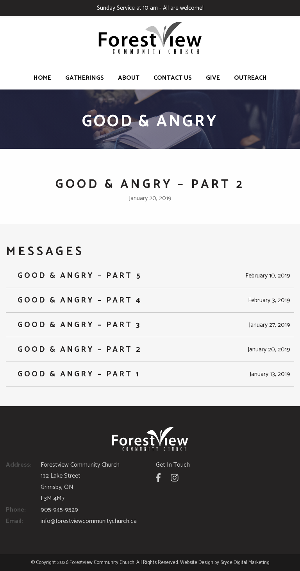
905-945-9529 (59, 510)
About (128, 78)
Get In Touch (173, 465)
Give (213, 78)
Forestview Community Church (102, 562)
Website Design (196, 562)
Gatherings (84, 78)
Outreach (250, 78)
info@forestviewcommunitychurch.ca (89, 521)
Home (42, 78)
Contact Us (173, 78)
